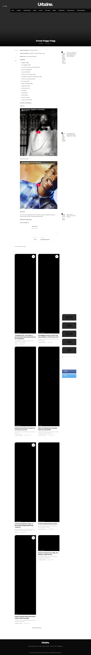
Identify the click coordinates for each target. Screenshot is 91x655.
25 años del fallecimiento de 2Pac (47, 524)
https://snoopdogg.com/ (24, 222)
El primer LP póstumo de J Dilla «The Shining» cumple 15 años (48, 553)
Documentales (18, 332)
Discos (34, 10)
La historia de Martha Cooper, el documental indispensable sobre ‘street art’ (24, 525)
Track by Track (26, 10)
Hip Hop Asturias (81, 10)
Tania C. (60, 652)
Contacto (52, 646)
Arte (13, 10)
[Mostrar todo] (69, 317)
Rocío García (41, 43)
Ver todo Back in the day (36, 627)
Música (54, 10)
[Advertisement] (70, 303)
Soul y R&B (47, 10)
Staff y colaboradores (58, 646)
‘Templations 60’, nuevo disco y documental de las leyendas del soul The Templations (25, 337)
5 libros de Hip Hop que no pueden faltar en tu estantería (47, 429)
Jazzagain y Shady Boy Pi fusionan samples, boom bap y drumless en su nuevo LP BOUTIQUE (71, 54)
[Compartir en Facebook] (16, 57)
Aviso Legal (39, 646)
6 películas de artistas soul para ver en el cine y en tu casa (25, 429)
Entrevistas (61, 10)
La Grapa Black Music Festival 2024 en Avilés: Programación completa (71, 135)
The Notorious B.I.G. (45, 239)
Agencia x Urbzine (42, 342)
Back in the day (70, 10)
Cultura (19, 10)
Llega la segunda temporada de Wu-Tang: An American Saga (25, 617)
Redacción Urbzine (42, 529)
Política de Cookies (45, 646)
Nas (35, 239)
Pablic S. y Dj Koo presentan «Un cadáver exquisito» (71, 215)
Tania (17, 343)
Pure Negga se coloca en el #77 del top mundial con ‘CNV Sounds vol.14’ (48, 336)
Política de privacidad (32, 646)
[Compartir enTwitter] (16, 61)
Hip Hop (40, 10)
